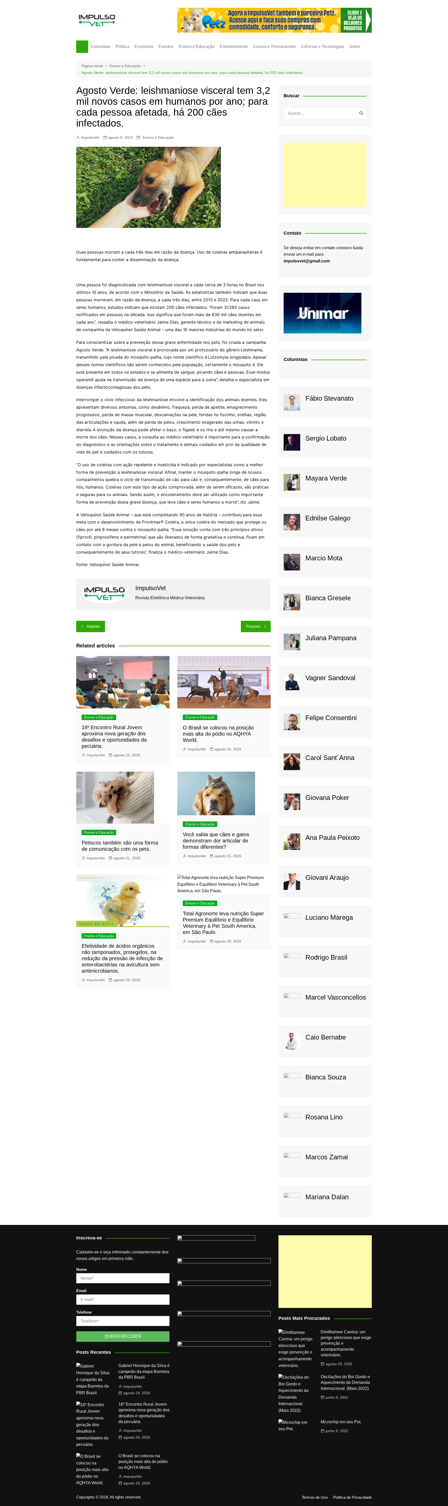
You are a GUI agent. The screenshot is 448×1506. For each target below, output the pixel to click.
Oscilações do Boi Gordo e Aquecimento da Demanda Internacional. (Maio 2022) (345, 1383)
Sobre (354, 46)
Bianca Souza (325, 1077)
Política (122, 46)
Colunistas (100, 46)
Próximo (253, 626)
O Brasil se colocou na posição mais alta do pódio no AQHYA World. (218, 734)
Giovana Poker (327, 797)
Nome (81, 1269)
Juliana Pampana (330, 638)
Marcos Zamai (326, 1157)
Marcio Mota (323, 558)
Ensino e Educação (197, 46)
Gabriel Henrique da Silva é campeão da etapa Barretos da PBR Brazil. (144, 1371)
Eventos (165, 46)
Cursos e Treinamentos (274, 46)
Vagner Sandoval (330, 678)
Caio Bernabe (325, 1037)
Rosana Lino (323, 1117)
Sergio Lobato (325, 438)
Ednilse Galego (327, 518)
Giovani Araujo (327, 877)
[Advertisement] (325, 174)
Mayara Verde (326, 478)
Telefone (84, 1312)
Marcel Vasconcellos (335, 997)
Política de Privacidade (352, 1497)
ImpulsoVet (90, 137)
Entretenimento (234, 46)
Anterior (93, 626)
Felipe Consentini (331, 718)
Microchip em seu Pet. (341, 1422)
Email (81, 1290)
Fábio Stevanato (329, 398)
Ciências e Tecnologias (322, 46)
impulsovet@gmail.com (307, 261)
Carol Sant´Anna (329, 758)
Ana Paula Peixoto (332, 837)
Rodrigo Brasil (326, 957)
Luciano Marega (329, 917)
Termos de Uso (315, 1497)
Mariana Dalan (327, 1197)
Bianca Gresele (328, 598)
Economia (144, 46)
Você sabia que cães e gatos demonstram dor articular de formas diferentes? (216, 841)
